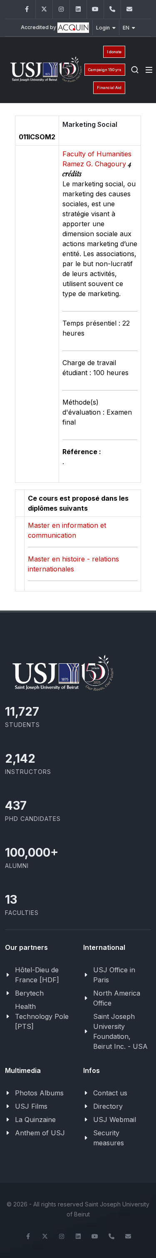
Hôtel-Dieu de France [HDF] (37, 975)
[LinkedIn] (78, 9)
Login (103, 28)
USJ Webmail (114, 1119)
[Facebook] (27, 9)
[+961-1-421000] (111, 1236)
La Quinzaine (35, 1119)
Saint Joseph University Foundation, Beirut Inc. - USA (120, 1031)
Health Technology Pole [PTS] (42, 1016)
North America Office (116, 998)
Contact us (110, 1093)
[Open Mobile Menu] (149, 70)
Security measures (108, 1138)
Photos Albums (39, 1093)
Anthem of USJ (40, 1133)
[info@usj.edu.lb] (128, 1236)
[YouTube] (95, 9)
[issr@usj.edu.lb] (129, 9)
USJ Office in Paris (114, 975)
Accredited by (39, 27)
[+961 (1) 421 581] (112, 9)
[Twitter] (44, 9)
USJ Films (31, 1106)
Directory (108, 1106)
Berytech (29, 993)
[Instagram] (61, 9)
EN (126, 28)
